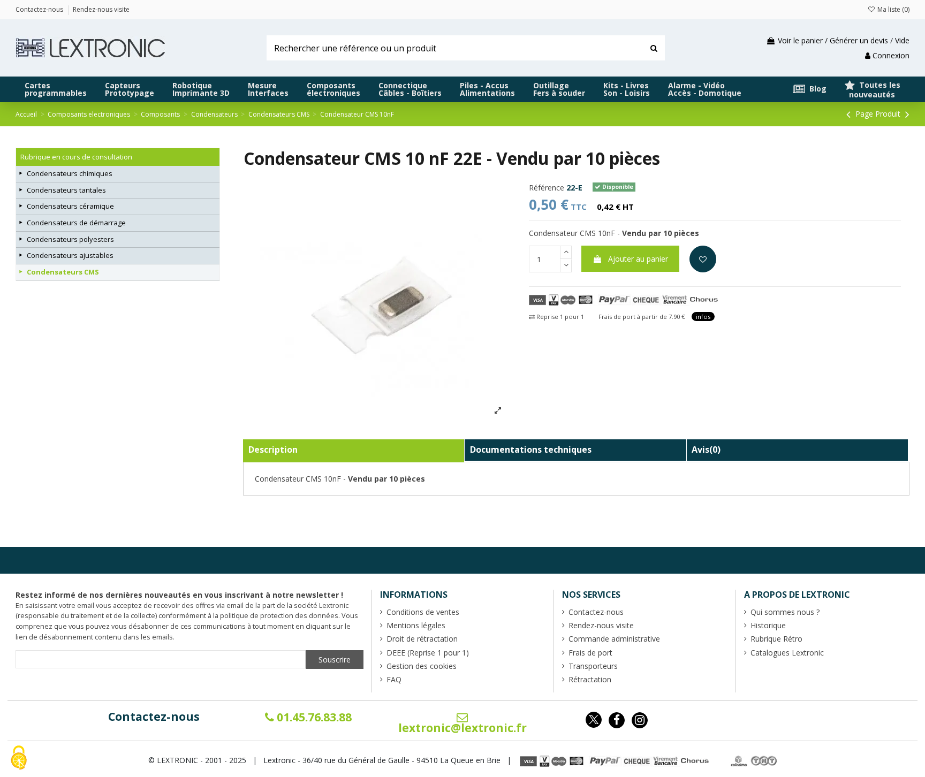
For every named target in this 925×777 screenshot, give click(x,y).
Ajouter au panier (638, 259)
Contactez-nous (154, 716)
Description (273, 449)
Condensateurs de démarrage (76, 222)
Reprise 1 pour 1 (559, 317)
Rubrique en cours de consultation (76, 157)
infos (703, 317)
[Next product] (907, 113)
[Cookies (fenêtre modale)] (18, 758)
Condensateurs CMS (63, 272)
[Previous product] (849, 113)
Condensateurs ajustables (70, 255)
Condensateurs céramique (70, 206)
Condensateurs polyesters (70, 239)
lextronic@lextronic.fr (462, 727)
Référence (546, 187)
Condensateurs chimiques (69, 173)
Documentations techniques (531, 449)
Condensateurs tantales (66, 190)
